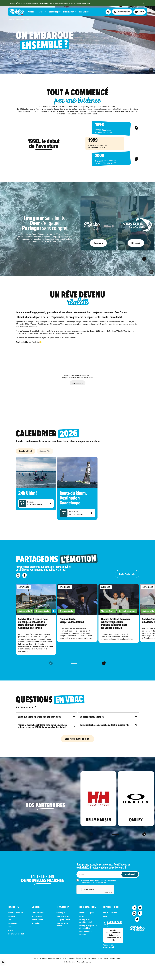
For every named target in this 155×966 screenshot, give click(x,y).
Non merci (11, 954)
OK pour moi (45, 954)
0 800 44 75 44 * (114, 923)
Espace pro (60, 913)
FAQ (105, 916)
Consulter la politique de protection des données (21, 946)
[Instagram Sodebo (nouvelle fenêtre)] (134, 913)
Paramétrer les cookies (86, 932)
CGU (81, 916)
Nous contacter (110, 913)
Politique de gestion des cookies (88, 927)
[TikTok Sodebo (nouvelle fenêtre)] (137, 919)
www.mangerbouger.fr (113, 958)
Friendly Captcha (109, 892)
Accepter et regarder (78, 383)
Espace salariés (62, 916)
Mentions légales (86, 913)
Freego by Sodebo (63, 920)
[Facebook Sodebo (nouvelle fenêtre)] (134, 907)
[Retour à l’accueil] (137, 928)
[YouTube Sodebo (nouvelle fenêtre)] (140, 907)
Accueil (11, 19)
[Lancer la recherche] (108, 12)
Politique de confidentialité (85, 921)
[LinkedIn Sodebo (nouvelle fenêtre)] (140, 913)
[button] (2, 962)
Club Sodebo (84, 11)
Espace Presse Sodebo (62, 924)
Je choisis (28, 954)
